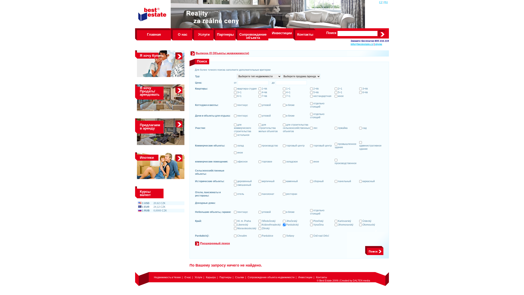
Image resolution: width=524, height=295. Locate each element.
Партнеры (225, 34)
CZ (380, 2)
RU (386, 2)
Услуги (204, 34)
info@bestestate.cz (362, 44)
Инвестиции (282, 33)
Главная (154, 34)
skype (378, 44)
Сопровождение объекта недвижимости (253, 36)
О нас (182, 34)
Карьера (211, 277)
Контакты (305, 34)
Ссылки (239, 277)
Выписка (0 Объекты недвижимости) (222, 53)
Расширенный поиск (215, 243)
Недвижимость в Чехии (167, 277)
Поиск (331, 33)
